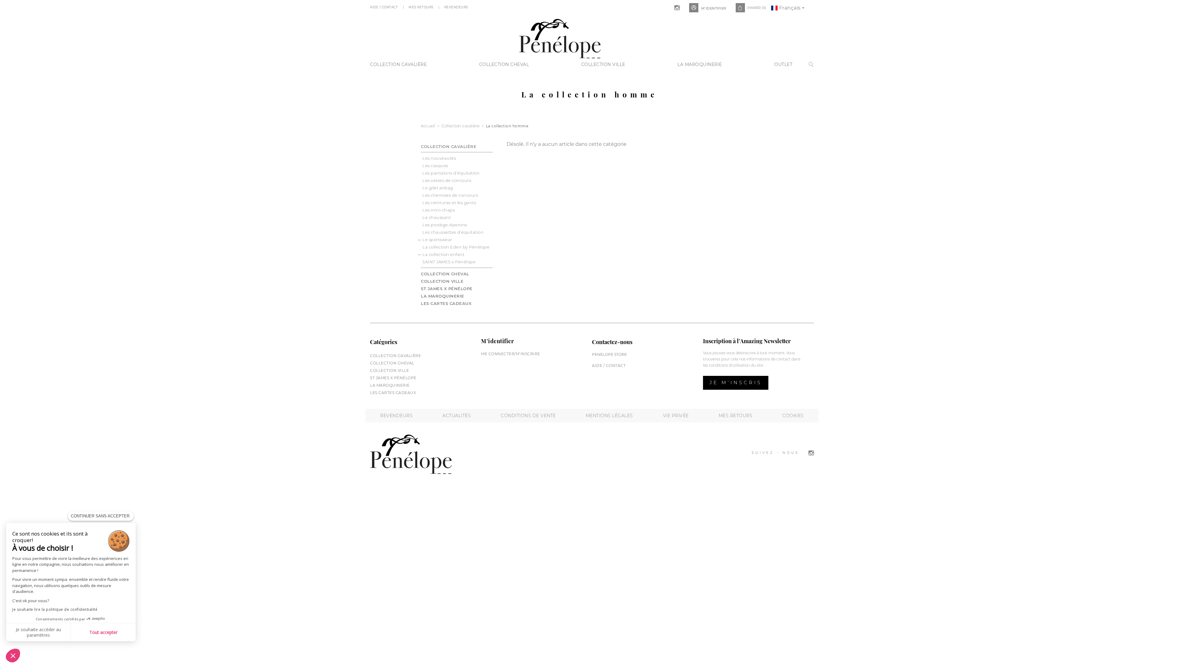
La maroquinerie (699, 64)
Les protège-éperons (444, 224)
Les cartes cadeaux (446, 303)
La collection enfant (443, 254)
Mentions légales (609, 415)
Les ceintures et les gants (449, 202)
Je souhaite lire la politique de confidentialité (54, 609)
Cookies (793, 415)
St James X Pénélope (447, 288)
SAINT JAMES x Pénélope (448, 261)
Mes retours (736, 415)
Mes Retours (421, 7)
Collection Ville (603, 64)
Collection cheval (504, 64)
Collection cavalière (398, 64)
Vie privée (676, 415)
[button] (13, 655)
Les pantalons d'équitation (450, 173)
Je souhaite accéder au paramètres (38, 632)
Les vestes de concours (446, 180)
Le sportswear (437, 239)
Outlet (783, 64)
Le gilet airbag (437, 187)
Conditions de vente (528, 415)
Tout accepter (103, 632)
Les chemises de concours (450, 195)
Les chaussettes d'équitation (452, 232)
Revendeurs (456, 7)
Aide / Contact (384, 7)
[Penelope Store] (560, 37)
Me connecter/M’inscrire (510, 354)
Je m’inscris (735, 382)
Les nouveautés (439, 158)
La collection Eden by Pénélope (455, 247)
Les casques (435, 165)
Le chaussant (436, 217)
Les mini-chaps (438, 210)
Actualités (456, 415)
